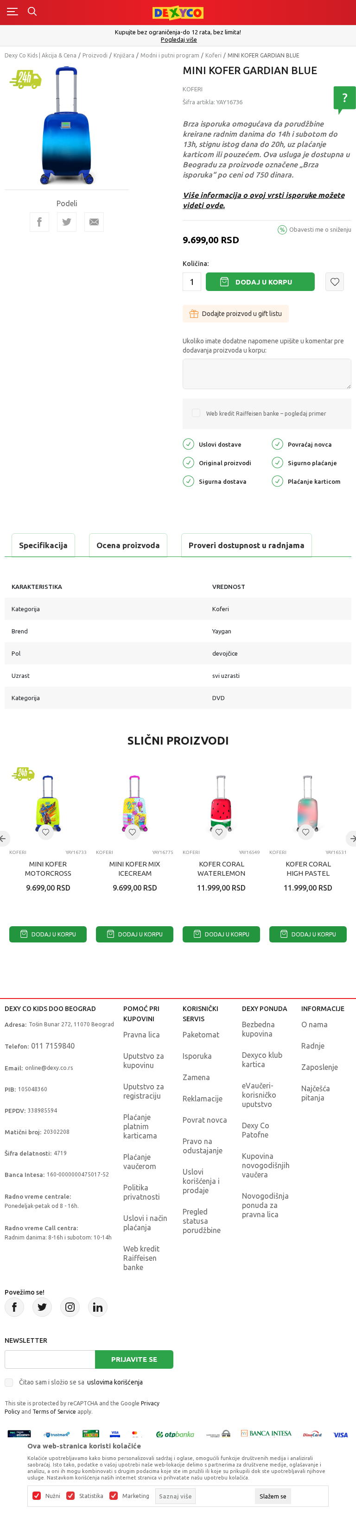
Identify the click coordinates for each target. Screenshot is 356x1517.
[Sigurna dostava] (188, 480)
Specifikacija (43, 545)
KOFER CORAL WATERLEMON (221, 868)
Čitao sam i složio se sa (81, 1382)
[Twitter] (42, 1307)
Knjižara (124, 55)
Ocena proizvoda (128, 545)
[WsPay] (218, 1434)
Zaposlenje (319, 1067)
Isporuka (197, 1056)
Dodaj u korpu (263, 282)
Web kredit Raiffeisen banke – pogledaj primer (266, 414)
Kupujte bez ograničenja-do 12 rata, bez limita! (178, 32)
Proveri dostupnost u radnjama (247, 545)
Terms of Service (54, 1412)
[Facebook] (39, 222)
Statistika (91, 1496)
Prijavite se (134, 1359)
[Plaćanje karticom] (277, 480)
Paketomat (201, 1034)
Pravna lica (141, 1034)
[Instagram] (70, 1307)
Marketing (135, 1496)
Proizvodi (95, 55)
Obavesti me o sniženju (320, 229)
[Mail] (94, 222)
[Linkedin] (98, 1307)
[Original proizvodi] (188, 462)
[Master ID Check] (137, 1434)
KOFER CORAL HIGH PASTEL (308, 868)
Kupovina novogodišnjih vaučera (266, 1165)
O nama (314, 1024)
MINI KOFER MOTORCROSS (48, 868)
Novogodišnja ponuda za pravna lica (265, 1205)
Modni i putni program (169, 55)
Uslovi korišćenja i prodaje (201, 1181)
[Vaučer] (91, 1434)
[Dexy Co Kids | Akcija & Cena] (178, 12)
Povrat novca (205, 1120)
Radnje (312, 1046)
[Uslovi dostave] (188, 443)
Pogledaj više (179, 40)
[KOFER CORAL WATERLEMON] (221, 803)
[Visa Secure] (115, 1434)
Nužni (52, 1496)
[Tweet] (66, 222)
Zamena (196, 1077)
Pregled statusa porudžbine (202, 1220)
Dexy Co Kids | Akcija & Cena (40, 55)
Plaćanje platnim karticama (140, 1126)
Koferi (213, 55)
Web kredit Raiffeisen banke (141, 1258)
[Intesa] (266, 1434)
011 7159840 (53, 1046)
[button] (334, 281)
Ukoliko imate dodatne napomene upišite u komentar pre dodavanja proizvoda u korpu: (263, 345)
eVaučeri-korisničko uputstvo (259, 1094)
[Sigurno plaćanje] (277, 462)
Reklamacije (202, 1098)
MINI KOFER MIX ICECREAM (134, 868)
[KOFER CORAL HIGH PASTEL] (308, 803)
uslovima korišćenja (115, 1382)
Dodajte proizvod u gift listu (242, 313)
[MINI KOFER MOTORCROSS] (48, 803)
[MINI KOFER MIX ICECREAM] (134, 803)
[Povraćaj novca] (277, 443)
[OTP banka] (175, 1434)
